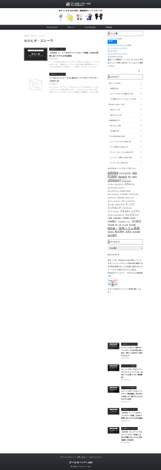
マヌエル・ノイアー (130, 211)
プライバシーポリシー (67, 457)
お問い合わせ (81, 457)
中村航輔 (126, 218)
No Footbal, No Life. (115, 56)
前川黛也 (132, 218)
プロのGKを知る (90, 27)
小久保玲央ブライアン (124, 221)
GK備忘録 (108, 27)
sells (134, 176)
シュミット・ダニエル (116, 197)
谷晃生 (128, 231)
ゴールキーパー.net (80, 462)
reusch (122, 176)
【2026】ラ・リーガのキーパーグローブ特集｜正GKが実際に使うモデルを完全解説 (132, 415)
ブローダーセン (127, 208)
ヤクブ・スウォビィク (116, 215)
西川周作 (119, 231)
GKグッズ (71, 27)
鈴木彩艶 (136, 232)
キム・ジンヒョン (113, 194)
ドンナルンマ (114, 207)
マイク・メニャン (113, 211)
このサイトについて (95, 457)
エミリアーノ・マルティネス (119, 191)
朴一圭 (118, 225)
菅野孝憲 (111, 232)
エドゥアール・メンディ (116, 187)
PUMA (112, 176)
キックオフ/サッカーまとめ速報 (119, 45)
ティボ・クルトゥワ (116, 204)
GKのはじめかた (52, 27)
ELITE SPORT (125, 173)
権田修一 (113, 228)
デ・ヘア (130, 204)
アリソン (126, 180)
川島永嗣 (111, 225)
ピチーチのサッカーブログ (117, 54)
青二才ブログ (113, 51)
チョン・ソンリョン (114, 201)
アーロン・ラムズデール (115, 184)
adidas (113, 172)
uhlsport (114, 180)
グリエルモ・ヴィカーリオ (129, 194)
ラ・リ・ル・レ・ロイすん (117, 48)
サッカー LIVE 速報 (115, 39)
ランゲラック (132, 214)
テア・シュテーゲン (128, 201)
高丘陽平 (112, 235)
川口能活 (136, 221)
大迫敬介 (112, 221)
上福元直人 (117, 218)
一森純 (110, 218)
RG (129, 177)
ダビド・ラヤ (129, 197)
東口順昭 (132, 225)
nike (134, 172)
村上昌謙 (125, 225)
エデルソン (129, 184)
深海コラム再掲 (129, 228)
